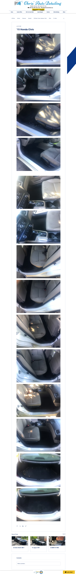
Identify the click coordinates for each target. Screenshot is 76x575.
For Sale (55, 18)
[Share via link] (25, 526)
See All (64, 534)
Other (50, 18)
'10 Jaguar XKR (35, 547)
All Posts (13, 18)
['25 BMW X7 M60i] (57, 541)
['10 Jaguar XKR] (38, 541)
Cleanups (24, 18)
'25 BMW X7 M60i (54, 547)
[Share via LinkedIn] (22, 526)
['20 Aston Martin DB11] (20, 541)
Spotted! (29, 18)
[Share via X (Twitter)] (20, 526)
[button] (48, 12)
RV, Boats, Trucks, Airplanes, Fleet (40, 18)
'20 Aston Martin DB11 (18, 547)
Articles (18, 18)
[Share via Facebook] (17, 526)
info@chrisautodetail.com (47, 7)
